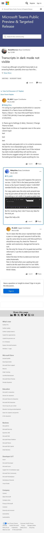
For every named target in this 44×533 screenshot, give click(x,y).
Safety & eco (23, 527)
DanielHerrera (13, 50)
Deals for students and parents (11, 412)
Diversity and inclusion (8, 510)
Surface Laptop (6, 328)
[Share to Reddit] (22, 315)
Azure (4, 459)
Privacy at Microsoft (8, 503)
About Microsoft (7, 496)
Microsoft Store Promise (9, 379)
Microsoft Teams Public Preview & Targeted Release (18, 9)
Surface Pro (5, 324)
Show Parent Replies (7, 94)
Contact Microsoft (14, 525)
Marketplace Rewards (8, 480)
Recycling (31, 527)
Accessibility (6, 514)
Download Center (7, 362)
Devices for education (8, 395)
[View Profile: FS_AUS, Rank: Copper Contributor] (4, 100)
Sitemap (5, 525)
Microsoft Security (7, 429)
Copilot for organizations (9, 335)
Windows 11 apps (7, 348)
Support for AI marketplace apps (11, 470)
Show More (7, 73)
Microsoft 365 (6, 436)
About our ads (6, 529)
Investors (5, 507)
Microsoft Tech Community (9, 473)
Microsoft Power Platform (9, 439)
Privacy (23, 525)
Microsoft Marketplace (8, 476)
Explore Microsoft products (9, 345)
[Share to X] (18, 315)
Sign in (11, 291)
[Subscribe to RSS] (29, 315)
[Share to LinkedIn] (11, 315)
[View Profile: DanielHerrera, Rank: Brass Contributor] (4, 51)
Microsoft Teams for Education (10, 399)
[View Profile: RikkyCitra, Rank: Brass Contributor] (7, 171)
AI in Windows (6, 342)
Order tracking (6, 372)
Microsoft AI (6, 426)
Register (32, 3)
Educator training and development (12, 409)
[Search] (27, 3)
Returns (5, 368)
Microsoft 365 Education (9, 402)
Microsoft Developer (8, 463)
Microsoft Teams (7, 443)
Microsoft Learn (7, 466)
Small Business (6, 450)
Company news (6, 500)
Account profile (6, 358)
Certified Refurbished (8, 375)
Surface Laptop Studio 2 (9, 331)
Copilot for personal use (9, 338)
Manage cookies (31, 525)
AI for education (7, 416)
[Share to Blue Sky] (25, 315)
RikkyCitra (7, 105)
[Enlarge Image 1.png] (23, 203)
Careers (5, 493)
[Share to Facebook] (15, 315)
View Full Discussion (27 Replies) (13, 91)
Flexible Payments (7, 382)
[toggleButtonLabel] (40, 9)
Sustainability (6, 517)
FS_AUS (10, 99)
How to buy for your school (9, 406)
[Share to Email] (33, 315)
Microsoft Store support (9, 365)
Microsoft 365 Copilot (8, 446)
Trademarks (15, 527)
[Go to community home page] (7, 3)
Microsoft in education (8, 392)
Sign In (39, 3)
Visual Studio (6, 483)
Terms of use (6, 527)
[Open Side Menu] (3, 3)
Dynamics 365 (6, 432)
